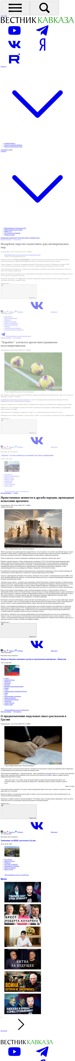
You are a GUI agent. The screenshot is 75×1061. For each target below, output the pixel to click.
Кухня (38, 238)
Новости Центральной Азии (13, 146)
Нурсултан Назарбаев (11, 325)
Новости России (9, 680)
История (7, 685)
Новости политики (10, 321)
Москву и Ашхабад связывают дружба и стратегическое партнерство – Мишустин (33, 659)
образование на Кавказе (11, 866)
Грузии (49, 773)
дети (5, 694)
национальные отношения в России (15, 691)
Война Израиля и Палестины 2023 (15, 228)
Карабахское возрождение (9, 238)
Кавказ (6, 688)
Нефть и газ (8, 231)
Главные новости (9, 143)
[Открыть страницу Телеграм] (42, 37)
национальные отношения (12, 696)
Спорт (19, 238)
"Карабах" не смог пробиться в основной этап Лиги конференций (27, 455)
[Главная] (37, 23)
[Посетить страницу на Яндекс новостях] (42, 51)
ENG (5, 16)
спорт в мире (8, 486)
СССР (6, 690)
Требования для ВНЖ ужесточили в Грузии (18, 840)
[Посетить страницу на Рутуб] (14, 65)
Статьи (10, 149)
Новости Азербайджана (11, 476)
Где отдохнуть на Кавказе (12, 233)
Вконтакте (54, 312)
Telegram (20, 312)
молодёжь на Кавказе (11, 864)
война (6, 693)
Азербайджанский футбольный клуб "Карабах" (15, 399)
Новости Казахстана (10, 318)
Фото (23, 238)
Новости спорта (9, 479)
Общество (7, 320)
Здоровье (32, 238)
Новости (12, 312)
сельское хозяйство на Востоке (14, 330)
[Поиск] (44, 8)
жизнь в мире (8, 704)
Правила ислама (9, 234)
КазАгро (7, 326)
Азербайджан (8, 481)
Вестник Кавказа (6, 239)
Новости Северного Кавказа (13, 145)
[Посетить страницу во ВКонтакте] (15, 51)
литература (7, 701)
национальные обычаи (11, 699)
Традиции (7, 683)
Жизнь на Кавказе (10, 698)
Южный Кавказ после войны (13, 230)
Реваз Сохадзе (8, 869)
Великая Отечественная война (13, 686)
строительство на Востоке (12, 328)
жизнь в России (9, 703)
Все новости (17, 239)
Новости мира (8, 477)
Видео (27, 238)
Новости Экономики (10, 323)
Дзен (5, 312)
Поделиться (32, 297)
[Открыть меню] (15, 8)
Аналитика (4, 149)
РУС (2, 16)
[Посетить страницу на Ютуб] (15, 37)
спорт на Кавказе (9, 484)
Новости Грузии (9, 861)
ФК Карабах (8, 482)
